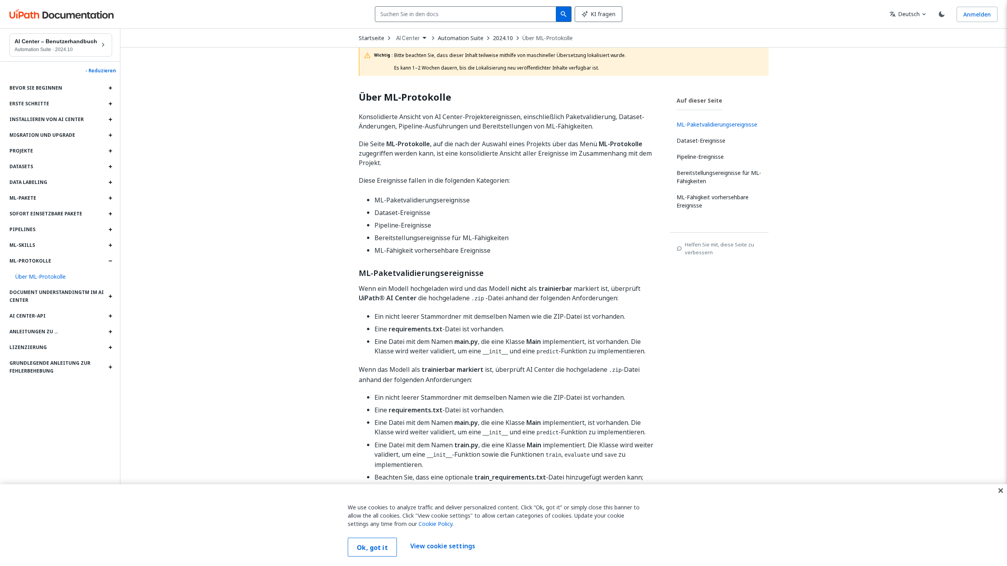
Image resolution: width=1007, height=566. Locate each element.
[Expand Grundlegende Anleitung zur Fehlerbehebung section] (110, 367)
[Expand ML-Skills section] (110, 245)
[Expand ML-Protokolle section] (110, 261)
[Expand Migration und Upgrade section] (110, 135)
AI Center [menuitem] (408, 38)
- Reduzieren (100, 70)
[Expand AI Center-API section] (110, 316)
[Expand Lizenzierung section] (110, 347)
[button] (60, 277)
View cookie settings (442, 546)
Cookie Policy (435, 524)
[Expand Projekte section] (110, 150)
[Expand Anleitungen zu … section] (110, 331)
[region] (503, 525)
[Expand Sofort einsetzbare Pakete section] (110, 213)
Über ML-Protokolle (547, 38)
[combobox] (467, 14)
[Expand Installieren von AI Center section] (110, 119)
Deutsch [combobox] (904, 14)
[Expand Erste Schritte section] (110, 103)
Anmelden (977, 14)
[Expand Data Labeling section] (110, 182)
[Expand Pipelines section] (110, 229)
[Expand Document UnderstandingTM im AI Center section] (110, 296)
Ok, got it (372, 547)
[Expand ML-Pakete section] (110, 198)
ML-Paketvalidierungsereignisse (421, 273)
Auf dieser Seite (699, 100)
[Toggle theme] (941, 14)
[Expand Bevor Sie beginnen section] (110, 88)
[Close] (1000, 490)
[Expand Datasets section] (110, 166)
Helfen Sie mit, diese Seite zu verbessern (719, 248)
